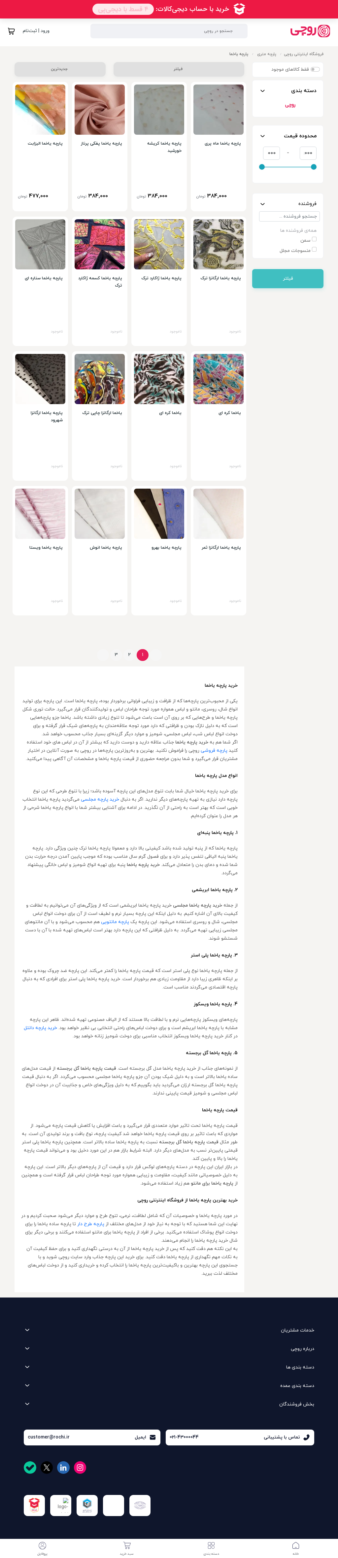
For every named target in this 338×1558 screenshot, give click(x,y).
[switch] (315, 69)
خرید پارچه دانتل (40, 1028)
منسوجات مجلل (295, 251)
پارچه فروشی (214, 750)
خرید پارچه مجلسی (100, 799)
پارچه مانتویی (115, 922)
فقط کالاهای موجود (290, 69)
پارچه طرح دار (90, 1224)
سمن (305, 240)
